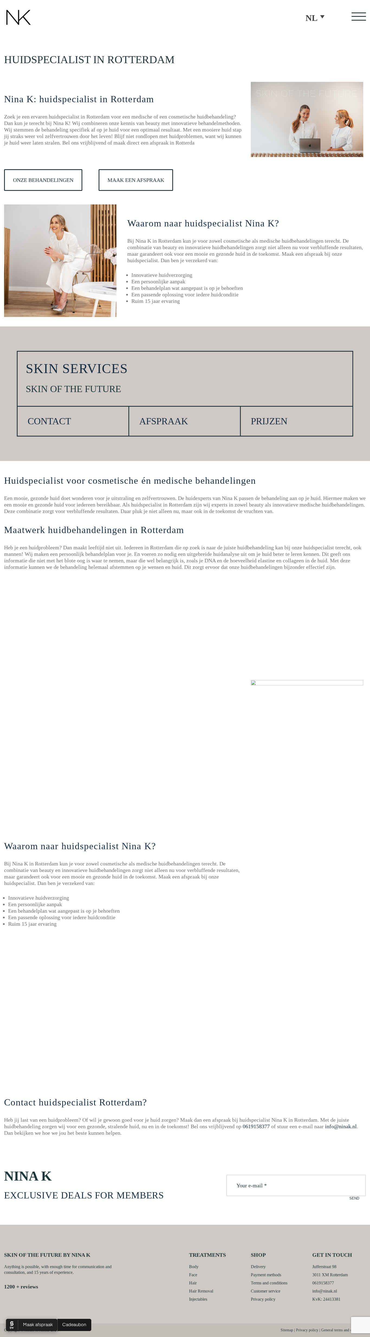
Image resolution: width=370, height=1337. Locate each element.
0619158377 (256, 1126)
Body (194, 1266)
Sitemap (287, 1330)
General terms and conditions (343, 1330)
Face (193, 1274)
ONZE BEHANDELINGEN (43, 180)
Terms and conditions (269, 1283)
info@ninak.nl (341, 1126)
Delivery (258, 1266)
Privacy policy (263, 1299)
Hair (193, 1283)
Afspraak (163, 421)
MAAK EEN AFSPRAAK (136, 180)
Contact (49, 421)
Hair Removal (201, 1291)
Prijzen (269, 421)
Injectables (198, 1299)
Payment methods (266, 1274)
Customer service (265, 1291)
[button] (318, 17)
